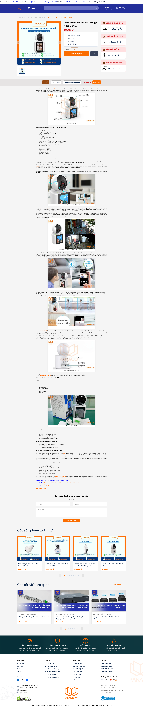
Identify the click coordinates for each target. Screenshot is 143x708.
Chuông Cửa (76, 677)
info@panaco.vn (24, 690)
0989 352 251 (23, 693)
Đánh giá (56, 82)
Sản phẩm (28, 17)
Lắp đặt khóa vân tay (51, 666)
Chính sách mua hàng (107, 666)
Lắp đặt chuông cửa (50, 674)
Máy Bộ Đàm (76, 680)
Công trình (20, 666)
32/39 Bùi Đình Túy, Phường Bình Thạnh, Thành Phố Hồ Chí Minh (29, 686)
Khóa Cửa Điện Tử (78, 669)
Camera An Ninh (39, 17)
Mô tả (46, 82)
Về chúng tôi (20, 663)
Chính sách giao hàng (107, 671)
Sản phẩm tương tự (72, 82)
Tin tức (19, 669)
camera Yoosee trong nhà (60, 476)
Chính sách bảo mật (106, 663)
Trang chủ (20, 17)
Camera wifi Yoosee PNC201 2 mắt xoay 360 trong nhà (112, 565)
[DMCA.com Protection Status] (24, 700)
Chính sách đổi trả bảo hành (109, 669)
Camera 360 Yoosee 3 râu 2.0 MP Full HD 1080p (57, 565)
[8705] (94, 53)
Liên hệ (19, 671)
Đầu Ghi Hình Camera (79, 666)
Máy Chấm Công (77, 671)
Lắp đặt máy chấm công (52, 669)
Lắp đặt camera (49, 663)
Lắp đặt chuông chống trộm (53, 677)
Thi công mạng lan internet (52, 671)
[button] (64, 575)
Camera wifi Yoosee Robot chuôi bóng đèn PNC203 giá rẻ (85, 565)
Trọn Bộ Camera (77, 674)
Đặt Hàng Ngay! (41, 488)
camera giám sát (43, 330)
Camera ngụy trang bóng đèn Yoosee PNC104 (28, 565)
